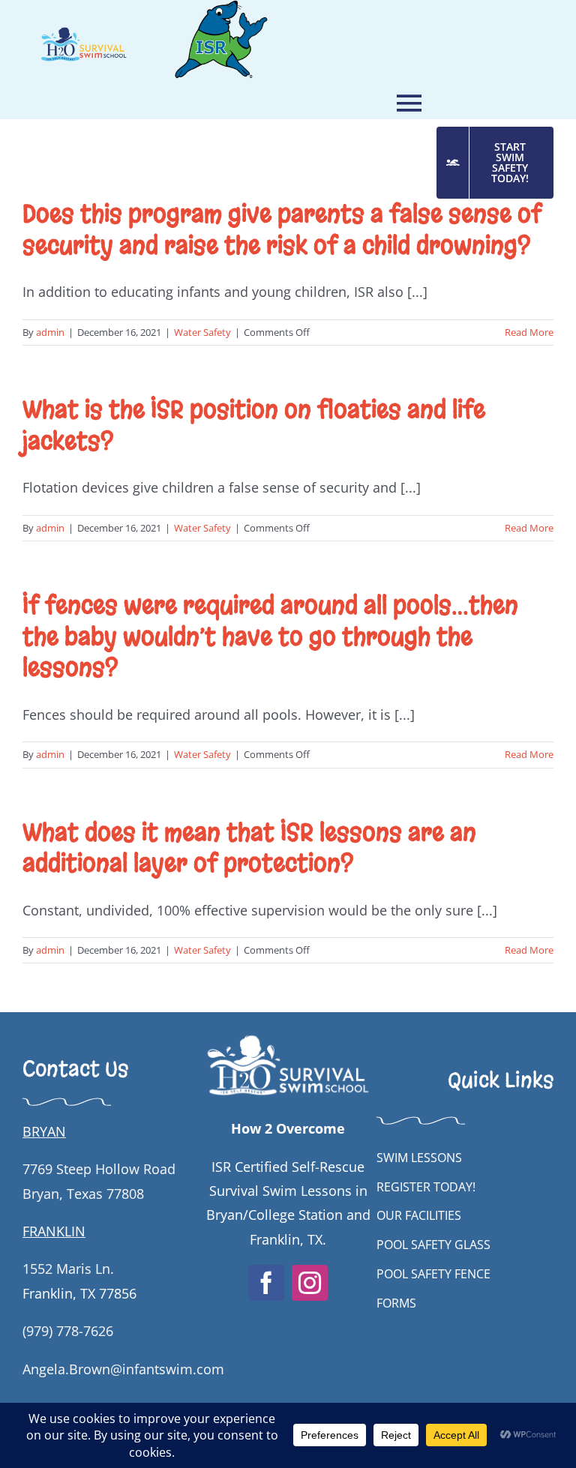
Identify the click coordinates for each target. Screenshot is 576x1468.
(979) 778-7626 (67, 1331)
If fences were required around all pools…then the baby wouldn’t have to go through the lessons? (270, 636)
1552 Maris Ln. (68, 1269)
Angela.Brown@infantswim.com (123, 1369)
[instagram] (310, 1283)
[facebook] (266, 1283)
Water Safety (202, 332)
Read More (529, 332)
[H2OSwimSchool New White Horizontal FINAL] (288, 1034)
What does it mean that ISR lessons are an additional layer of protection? (249, 848)
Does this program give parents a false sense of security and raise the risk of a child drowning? (282, 230)
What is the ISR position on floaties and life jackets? (253, 425)
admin (50, 332)
